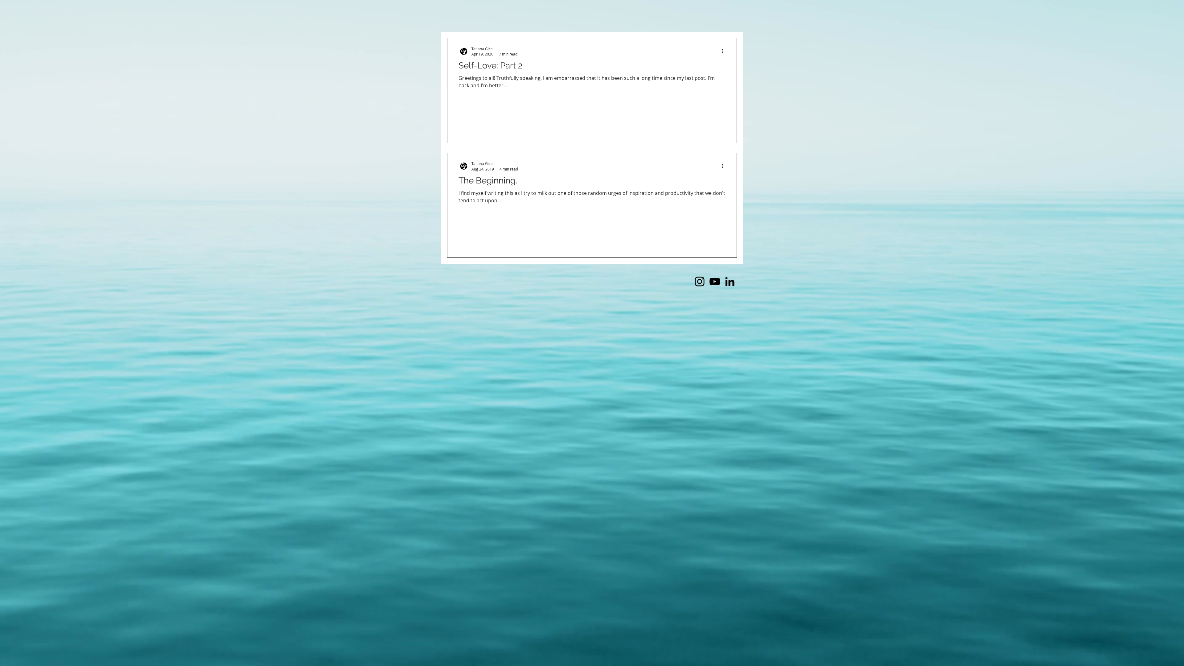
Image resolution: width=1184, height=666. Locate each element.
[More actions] (724, 51)
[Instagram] (699, 281)
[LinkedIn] (729, 281)
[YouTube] (714, 281)
